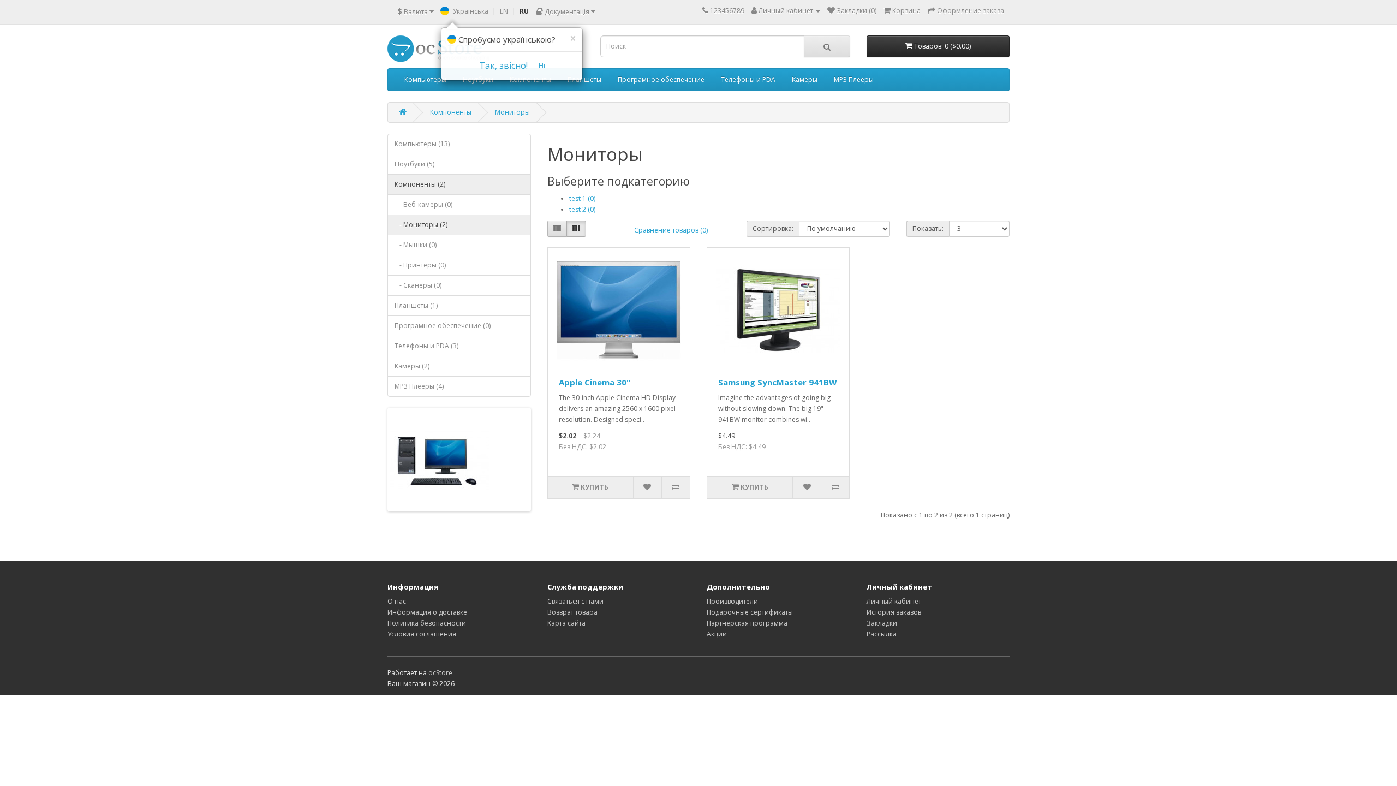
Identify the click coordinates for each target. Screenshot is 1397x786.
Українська (470, 11)
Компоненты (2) (420, 184)
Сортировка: (773, 228)
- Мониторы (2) (421, 224)
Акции (717, 634)
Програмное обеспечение (661, 79)
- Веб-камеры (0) (423, 204)
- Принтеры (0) (420, 265)
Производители (732, 601)
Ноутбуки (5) (414, 164)
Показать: (928, 228)
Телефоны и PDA (748, 79)
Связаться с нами (575, 601)
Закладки (882, 623)
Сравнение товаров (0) (671, 230)
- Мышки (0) (416, 244)
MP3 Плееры (854, 79)
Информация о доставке (427, 612)
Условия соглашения (421, 634)
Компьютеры (425, 79)
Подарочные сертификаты (750, 612)
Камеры (804, 79)
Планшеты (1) (416, 305)
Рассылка (882, 634)
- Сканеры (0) (418, 285)
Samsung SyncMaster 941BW (777, 382)
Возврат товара (572, 612)
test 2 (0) (582, 209)
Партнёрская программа (747, 623)
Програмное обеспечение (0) (443, 325)
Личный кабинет (894, 601)
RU (524, 11)
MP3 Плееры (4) (419, 386)
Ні (542, 65)
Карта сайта (566, 623)
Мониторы (512, 112)
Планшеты (584, 79)
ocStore (440, 672)
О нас (396, 601)
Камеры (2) (412, 366)
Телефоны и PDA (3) (426, 345)
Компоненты (450, 112)
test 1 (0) (582, 198)
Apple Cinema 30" (594, 382)
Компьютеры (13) (422, 143)
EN (504, 11)
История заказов (894, 612)
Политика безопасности (426, 623)
